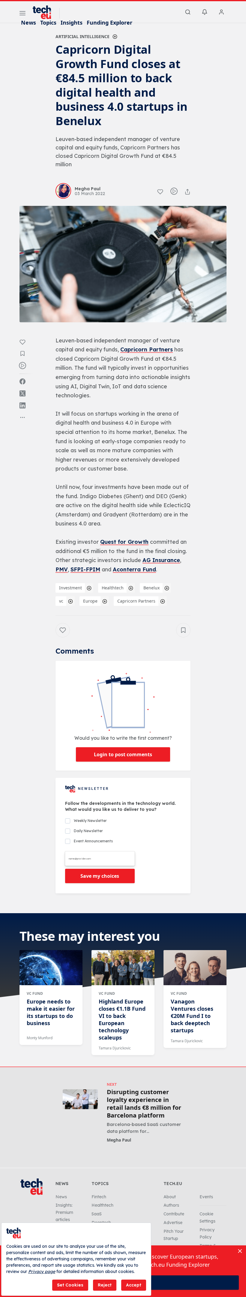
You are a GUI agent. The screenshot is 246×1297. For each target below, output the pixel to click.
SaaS (97, 1214)
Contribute (174, 1214)
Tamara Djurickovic (115, 1048)
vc (61, 601)
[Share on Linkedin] (23, 405)
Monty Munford (39, 1037)
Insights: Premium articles (64, 1212)
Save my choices (99, 876)
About (170, 1196)
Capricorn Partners (146, 349)
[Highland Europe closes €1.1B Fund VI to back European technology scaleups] (123, 968)
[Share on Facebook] (23, 381)
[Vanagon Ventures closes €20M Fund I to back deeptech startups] (195, 968)
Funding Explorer (109, 22)
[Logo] (45, 12)
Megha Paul (119, 1140)
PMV (62, 569)
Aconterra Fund (134, 569)
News (28, 22)
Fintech (99, 1196)
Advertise (173, 1222)
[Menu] (23, 14)
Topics (48, 22)
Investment (70, 588)
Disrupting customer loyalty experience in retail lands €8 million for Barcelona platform (144, 1103)
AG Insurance (161, 560)
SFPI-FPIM (85, 569)
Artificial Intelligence (83, 36)
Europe (90, 601)
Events (206, 1196)
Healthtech (113, 588)
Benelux (151, 588)
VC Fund (35, 993)
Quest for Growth (124, 541)
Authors (171, 1205)
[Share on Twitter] (23, 393)
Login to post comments (123, 754)
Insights (71, 22)
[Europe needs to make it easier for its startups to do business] (51, 968)
